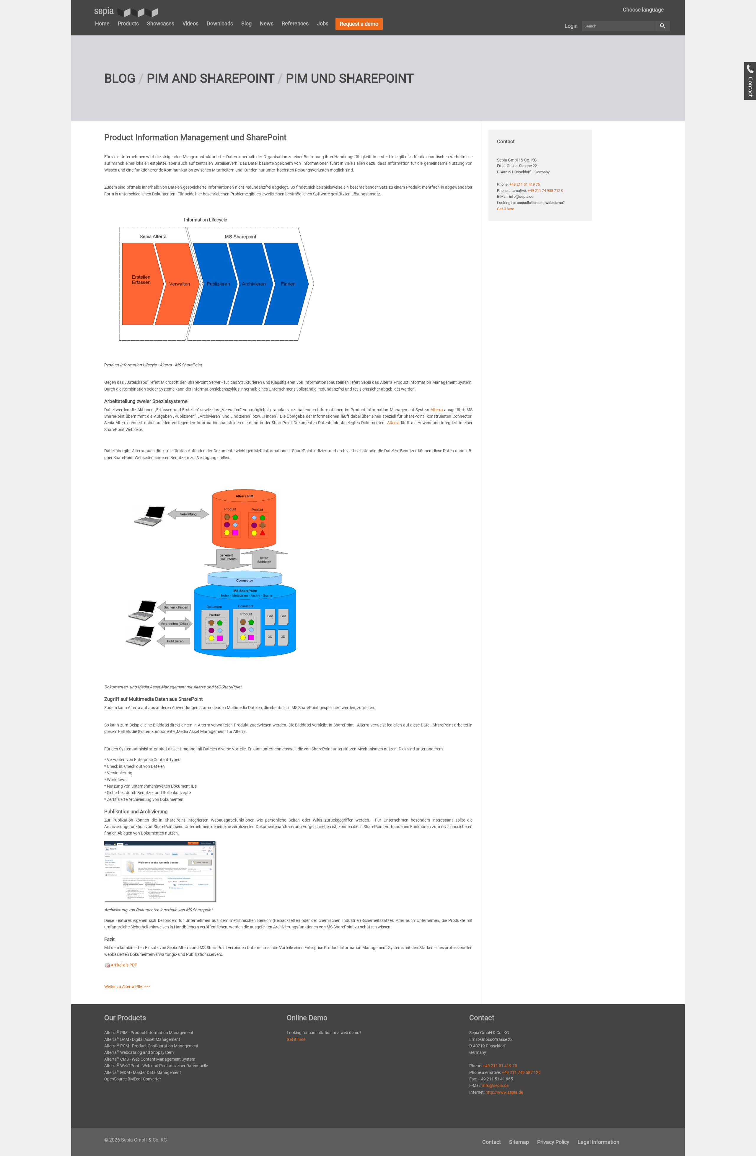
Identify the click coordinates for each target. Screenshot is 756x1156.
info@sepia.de (495, 1085)
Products (128, 23)
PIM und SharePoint (350, 78)
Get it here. (506, 209)
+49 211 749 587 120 (521, 1072)
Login (571, 26)
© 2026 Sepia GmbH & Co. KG (135, 1140)
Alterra (437, 409)
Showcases (160, 23)
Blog (246, 23)
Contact (491, 1142)
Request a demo (359, 24)
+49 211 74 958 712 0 (545, 190)
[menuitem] (643, 9)
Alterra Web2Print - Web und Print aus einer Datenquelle (156, 1065)
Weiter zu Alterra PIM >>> (127, 986)
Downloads (220, 23)
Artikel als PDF (123, 965)
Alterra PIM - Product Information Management (148, 1032)
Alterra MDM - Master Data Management (142, 1072)
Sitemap (519, 1142)
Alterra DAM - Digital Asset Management (142, 1039)
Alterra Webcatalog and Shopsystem (139, 1052)
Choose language (643, 9)
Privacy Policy (553, 1142)
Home (102, 23)
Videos (190, 23)
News (266, 23)
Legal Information (598, 1142)
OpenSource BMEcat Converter (132, 1079)
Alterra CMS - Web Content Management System (149, 1059)
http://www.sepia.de (504, 1092)
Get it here (296, 1039)
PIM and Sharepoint (211, 78)
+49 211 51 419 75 (524, 184)
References (295, 23)
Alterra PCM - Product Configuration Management (151, 1046)
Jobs (322, 23)
